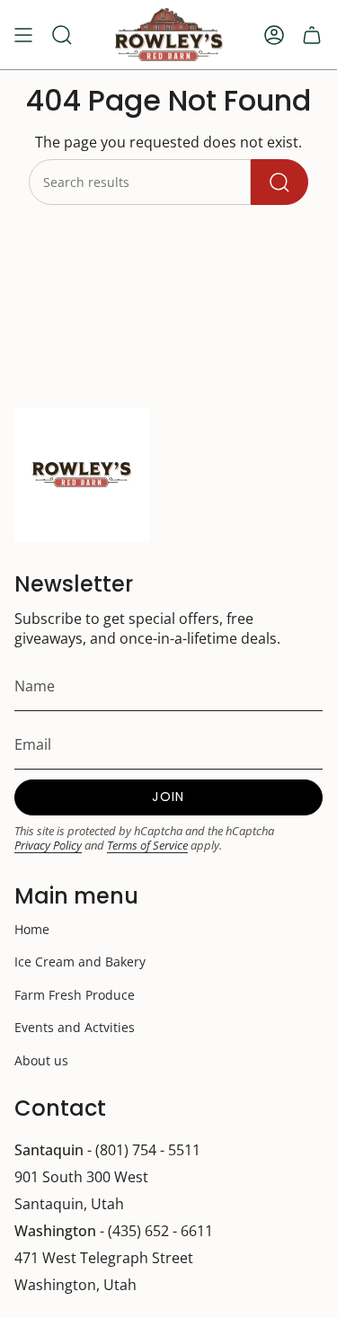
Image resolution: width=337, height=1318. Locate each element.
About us (41, 1060)
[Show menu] (23, 34)
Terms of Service (147, 845)
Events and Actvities (74, 1027)
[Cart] (312, 34)
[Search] (279, 182)
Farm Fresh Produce (74, 994)
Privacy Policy (48, 845)
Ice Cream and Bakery (80, 961)
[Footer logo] (81, 474)
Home (31, 929)
